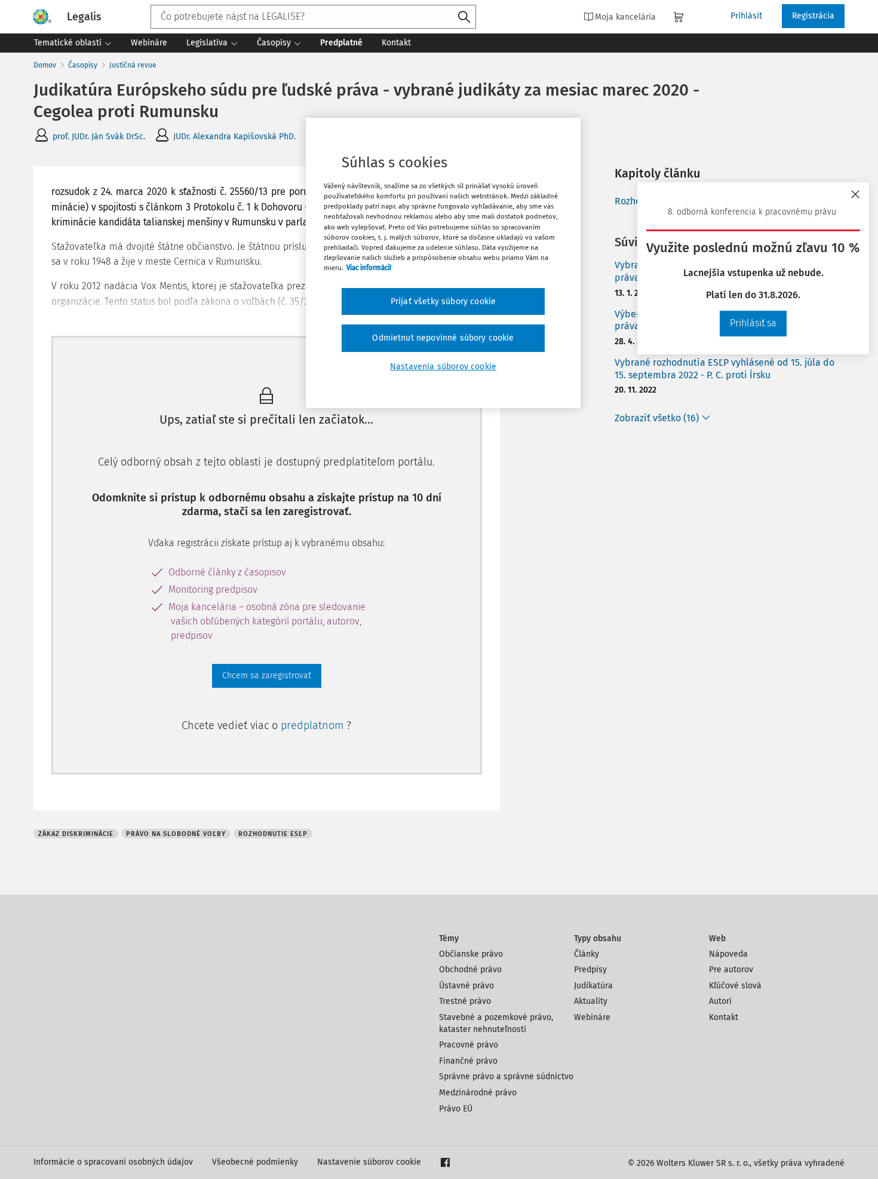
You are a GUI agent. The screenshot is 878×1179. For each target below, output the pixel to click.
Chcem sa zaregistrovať (266, 675)
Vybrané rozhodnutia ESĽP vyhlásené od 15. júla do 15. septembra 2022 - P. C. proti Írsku (724, 369)
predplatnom (313, 725)
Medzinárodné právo (478, 1093)
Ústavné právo (466, 986)
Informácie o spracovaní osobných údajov (113, 1162)
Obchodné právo (470, 969)
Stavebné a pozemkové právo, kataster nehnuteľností (496, 1023)
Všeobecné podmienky (255, 1162)
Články (586, 954)
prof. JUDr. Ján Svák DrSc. (99, 136)
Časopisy (82, 65)
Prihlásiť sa (753, 323)
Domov (44, 65)
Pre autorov (731, 969)
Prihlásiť (746, 16)
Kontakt (723, 1017)
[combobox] (313, 17)
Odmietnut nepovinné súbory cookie (443, 338)
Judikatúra (593, 986)
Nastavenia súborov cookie (443, 367)
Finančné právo (468, 1061)
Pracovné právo (468, 1045)
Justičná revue (132, 65)
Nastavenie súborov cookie (369, 1162)
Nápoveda (728, 954)
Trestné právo (465, 1001)
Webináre (592, 1017)
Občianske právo (471, 954)
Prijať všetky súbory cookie (443, 301)
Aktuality (590, 1001)
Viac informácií (368, 268)
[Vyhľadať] (464, 17)
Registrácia (813, 16)
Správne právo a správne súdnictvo (506, 1076)
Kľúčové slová (735, 986)
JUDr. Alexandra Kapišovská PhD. (234, 136)
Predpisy (590, 969)
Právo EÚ (455, 1109)
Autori (720, 1001)
